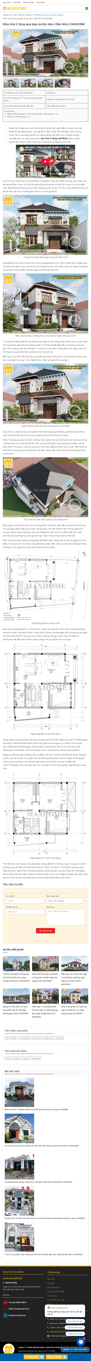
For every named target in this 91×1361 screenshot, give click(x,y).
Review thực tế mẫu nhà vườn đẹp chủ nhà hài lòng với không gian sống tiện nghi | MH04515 (45, 1218)
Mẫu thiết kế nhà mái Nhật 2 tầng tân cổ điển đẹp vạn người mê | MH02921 (45, 977)
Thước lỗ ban (28, 2)
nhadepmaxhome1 (22, 1309)
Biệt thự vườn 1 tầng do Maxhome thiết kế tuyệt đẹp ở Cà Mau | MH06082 (36, 1109)
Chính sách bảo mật (55, 1300)
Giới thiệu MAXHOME (55, 1291)
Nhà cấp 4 (37, 1038)
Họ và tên (10, 896)
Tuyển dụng (52, 1295)
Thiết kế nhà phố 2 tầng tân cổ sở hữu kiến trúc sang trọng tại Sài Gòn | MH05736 (16, 977)
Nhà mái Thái (25, 1038)
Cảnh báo (40, 2)
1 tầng (8, 1058)
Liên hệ (50, 1304)
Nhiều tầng (35, 1058)
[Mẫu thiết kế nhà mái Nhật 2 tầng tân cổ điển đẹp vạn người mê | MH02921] (45, 963)
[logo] (8, 1349)
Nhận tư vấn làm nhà (75, 1349)
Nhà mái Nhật (11, 1038)
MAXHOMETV (21, 1302)
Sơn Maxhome (33, 360)
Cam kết (16, 2)
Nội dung (50, 907)
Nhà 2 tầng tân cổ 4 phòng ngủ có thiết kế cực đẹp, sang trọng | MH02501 (74, 1010)
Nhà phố (59, 1038)
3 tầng (25, 1058)
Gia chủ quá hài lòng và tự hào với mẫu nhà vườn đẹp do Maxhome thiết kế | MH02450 (42, 1146)
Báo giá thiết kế (53, 1287)
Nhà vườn (48, 1038)
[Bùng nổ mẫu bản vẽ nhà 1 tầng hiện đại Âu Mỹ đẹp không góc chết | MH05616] (16, 996)
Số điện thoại (11, 907)
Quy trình (7, 2)
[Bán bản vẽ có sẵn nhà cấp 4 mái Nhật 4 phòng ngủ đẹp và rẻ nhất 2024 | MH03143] (74, 963)
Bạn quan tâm (52, 896)
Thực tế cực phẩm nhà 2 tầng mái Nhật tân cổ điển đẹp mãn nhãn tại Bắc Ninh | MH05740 (43, 1254)
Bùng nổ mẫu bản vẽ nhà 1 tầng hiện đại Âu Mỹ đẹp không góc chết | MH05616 (15, 1010)
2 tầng (16, 1058)
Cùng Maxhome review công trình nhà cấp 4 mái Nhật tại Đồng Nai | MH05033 (38, 1182)
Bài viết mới (12, 1071)
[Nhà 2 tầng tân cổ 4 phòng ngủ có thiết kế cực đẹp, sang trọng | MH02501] (74, 996)
